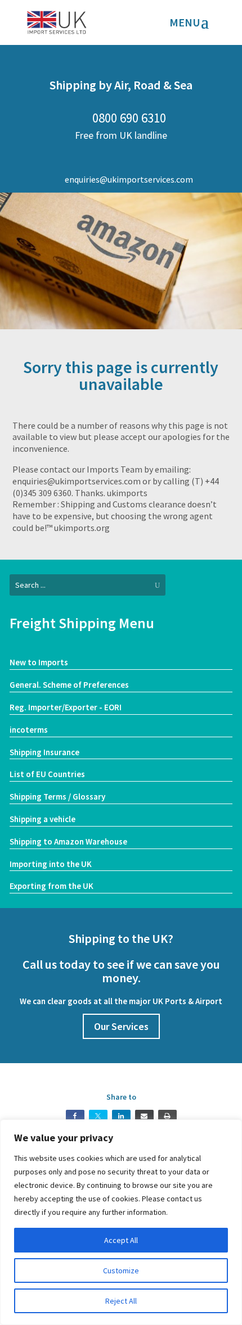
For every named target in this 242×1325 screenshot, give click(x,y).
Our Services (121, 1026)
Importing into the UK (51, 864)
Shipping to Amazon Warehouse (68, 841)
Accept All (121, 1240)
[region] (121, 1222)
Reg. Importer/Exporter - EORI (66, 707)
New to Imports (39, 662)
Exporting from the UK (51, 886)
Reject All (121, 1301)
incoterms (29, 729)
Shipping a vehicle (42, 819)
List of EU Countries (47, 774)
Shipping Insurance (44, 752)
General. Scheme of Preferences (69, 684)
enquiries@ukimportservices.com (121, 179)
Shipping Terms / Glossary (57, 796)
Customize (121, 1270)
